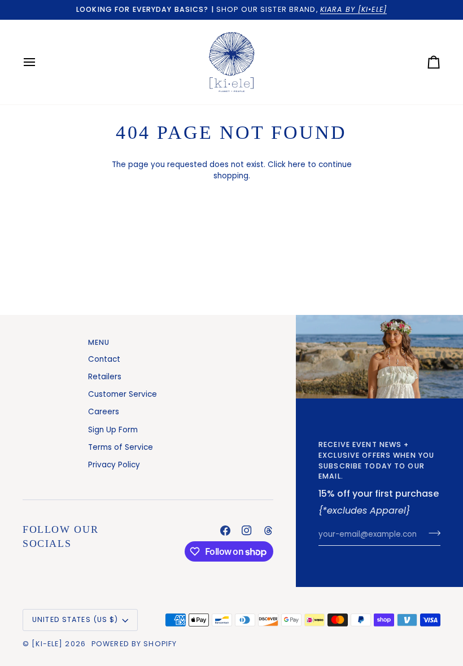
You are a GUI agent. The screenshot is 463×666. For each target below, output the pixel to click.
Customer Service (122, 394)
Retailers (104, 376)
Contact (104, 359)
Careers (103, 411)
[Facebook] (225, 530)
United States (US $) (75, 619)
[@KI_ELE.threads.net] (268, 530)
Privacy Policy (114, 464)
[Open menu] (39, 62)
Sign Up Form (113, 429)
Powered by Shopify (134, 644)
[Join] (431, 533)
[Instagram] (247, 530)
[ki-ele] (47, 644)
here (296, 164)
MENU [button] (99, 342)
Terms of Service (120, 447)
